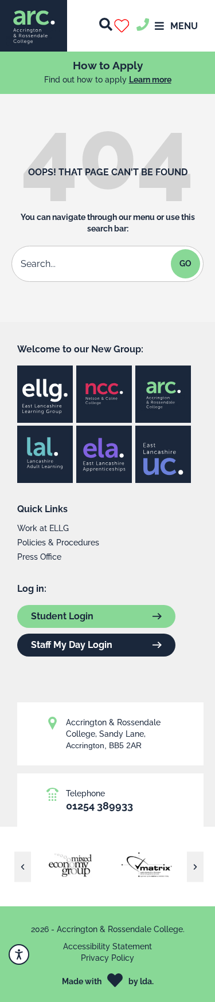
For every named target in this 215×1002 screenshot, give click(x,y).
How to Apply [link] (108, 65)
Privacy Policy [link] (107, 957)
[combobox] (93, 263)
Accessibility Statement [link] (107, 946)
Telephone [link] (85, 793)
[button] (124, 25)
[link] (33, 26)
